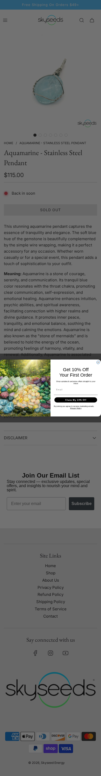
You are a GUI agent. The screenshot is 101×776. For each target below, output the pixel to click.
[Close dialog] (98, 362)
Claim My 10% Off (75, 400)
